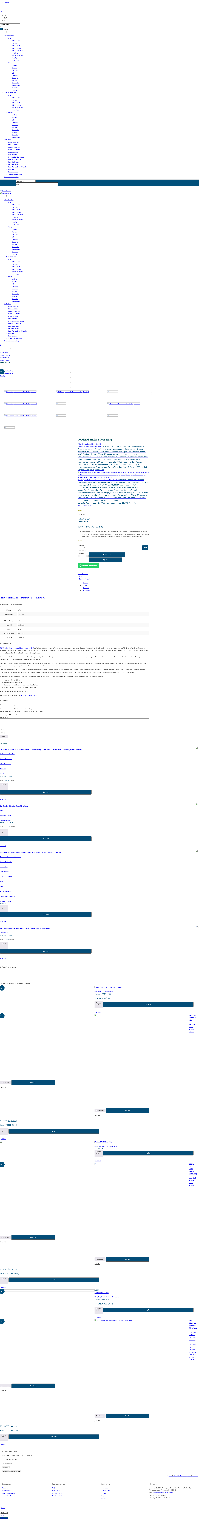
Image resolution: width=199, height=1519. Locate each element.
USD (1, 11)
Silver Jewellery (5, 764)
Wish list (103, 1493)
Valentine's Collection (7, 896)
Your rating (4, 715)
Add (145, 548)
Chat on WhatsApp (89, 565)
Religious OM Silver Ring (192, 1017)
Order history (105, 1490)
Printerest (86, 590)
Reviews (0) (40, 598)
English (6, 3)
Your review (4, 717)
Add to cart (107, 555)
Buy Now (105, 560)
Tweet (85, 583)
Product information (9, 598)
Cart (3, 1510)
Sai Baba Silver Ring (102, 1293)
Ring (1, 886)
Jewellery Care (57, 1493)
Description (26, 598)
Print (80, 576)
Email (2, 733)
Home (3, 1508)
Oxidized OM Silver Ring (103, 1142)
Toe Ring (3, 769)
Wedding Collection (7, 901)
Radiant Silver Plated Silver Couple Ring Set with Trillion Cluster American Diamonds (30, 853)
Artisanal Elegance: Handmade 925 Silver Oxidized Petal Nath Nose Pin (25, 928)
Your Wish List (4, 357)
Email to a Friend (84, 579)
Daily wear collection (7, 754)
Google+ (86, 588)
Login (3, 1515)
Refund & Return (7, 1496)
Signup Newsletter (10, 1459)
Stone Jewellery (5, 891)
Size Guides (56, 1490)
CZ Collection (5, 872)
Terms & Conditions (8, 1493)
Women (2, 774)
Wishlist (4, 1513)
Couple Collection (6, 862)
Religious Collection (7, 815)
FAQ (53, 1488)
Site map (103, 1498)
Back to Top (4, 1518)
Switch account (5, 360)
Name (2, 729)
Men (1, 810)
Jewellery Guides (57, 1496)
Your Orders (4, 353)
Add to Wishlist (83, 574)
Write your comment (84, 506)
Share (85, 585)
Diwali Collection (6, 759)
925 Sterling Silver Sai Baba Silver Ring (14, 806)
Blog (102, 1496)
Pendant (101, 991)
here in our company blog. (29, 695)
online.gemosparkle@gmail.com (163, 1492)
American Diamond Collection (10, 857)
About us (5, 1488)
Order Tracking (5, 355)
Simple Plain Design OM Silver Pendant (109, 987)
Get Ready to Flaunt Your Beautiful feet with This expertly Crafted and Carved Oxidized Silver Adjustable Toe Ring (41, 750)
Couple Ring (4, 867)
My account (104, 1488)
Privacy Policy (6, 1490)
